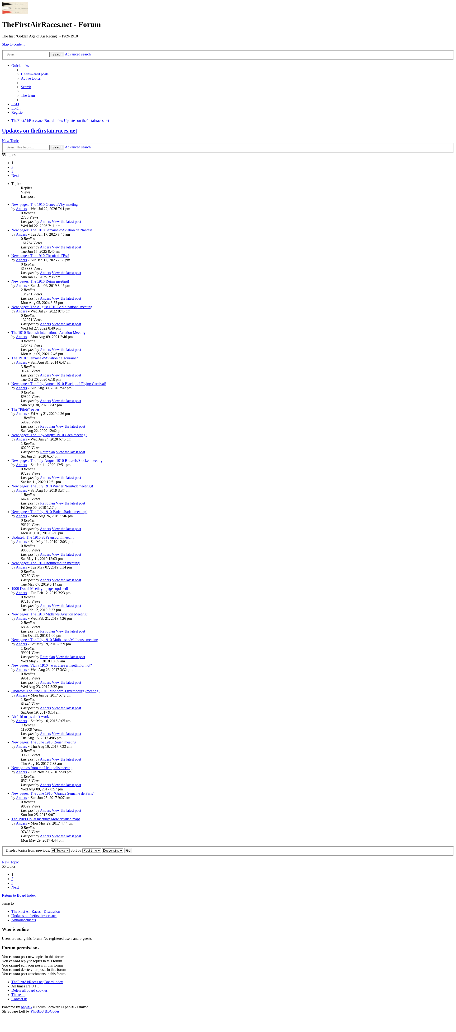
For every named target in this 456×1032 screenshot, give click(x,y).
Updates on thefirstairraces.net (39, 131)
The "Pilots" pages (25, 409)
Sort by (76, 850)
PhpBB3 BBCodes (45, 1011)
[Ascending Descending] (112, 850)
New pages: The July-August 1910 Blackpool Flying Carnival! (58, 384)
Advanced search (78, 54)
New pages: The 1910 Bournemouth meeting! (45, 563)
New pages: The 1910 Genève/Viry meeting (44, 204)
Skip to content (13, 44)
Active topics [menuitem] (31, 78)
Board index (53, 982)
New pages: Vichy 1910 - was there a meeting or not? (51, 665)
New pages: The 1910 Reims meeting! (40, 281)
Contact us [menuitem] (19, 999)
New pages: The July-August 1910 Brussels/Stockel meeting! (57, 461)
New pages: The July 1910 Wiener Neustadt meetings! (52, 486)
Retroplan (47, 426)
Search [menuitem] (26, 87)
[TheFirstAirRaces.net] (15, 13)
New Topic (10, 141)
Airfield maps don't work (30, 717)
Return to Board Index (19, 895)
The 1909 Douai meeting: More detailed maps (45, 819)
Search (57, 54)
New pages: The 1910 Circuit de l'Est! (40, 256)
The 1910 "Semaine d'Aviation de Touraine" (44, 358)
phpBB (26, 1007)
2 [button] (12, 167)
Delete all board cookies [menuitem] (29, 990)
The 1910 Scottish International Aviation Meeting (48, 332)
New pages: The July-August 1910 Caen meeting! (49, 435)
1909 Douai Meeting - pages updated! (39, 589)
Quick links (20, 66)
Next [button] (15, 176)
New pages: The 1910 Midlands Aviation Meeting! (49, 614)
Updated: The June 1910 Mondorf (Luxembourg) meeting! (55, 691)
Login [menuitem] (15, 108)
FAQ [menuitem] (15, 104)
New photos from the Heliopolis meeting (41, 768)
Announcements (23, 920)
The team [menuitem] (28, 95)
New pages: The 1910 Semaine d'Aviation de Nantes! (51, 230)
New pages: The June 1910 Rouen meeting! (44, 742)
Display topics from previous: (28, 850)
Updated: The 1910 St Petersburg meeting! (43, 537)
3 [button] (12, 171)
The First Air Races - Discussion (35, 911)
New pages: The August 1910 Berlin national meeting (51, 307)
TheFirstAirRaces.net (27, 982)
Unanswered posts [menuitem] (34, 74)
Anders (21, 209)
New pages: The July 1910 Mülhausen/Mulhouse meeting (54, 640)
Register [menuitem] (17, 112)
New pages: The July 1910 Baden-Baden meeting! (49, 512)
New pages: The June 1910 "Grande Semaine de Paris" (53, 793)
